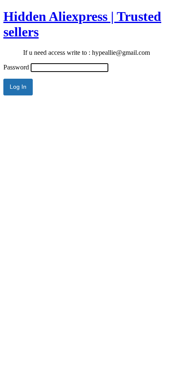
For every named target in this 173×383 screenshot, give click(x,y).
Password (16, 67)
